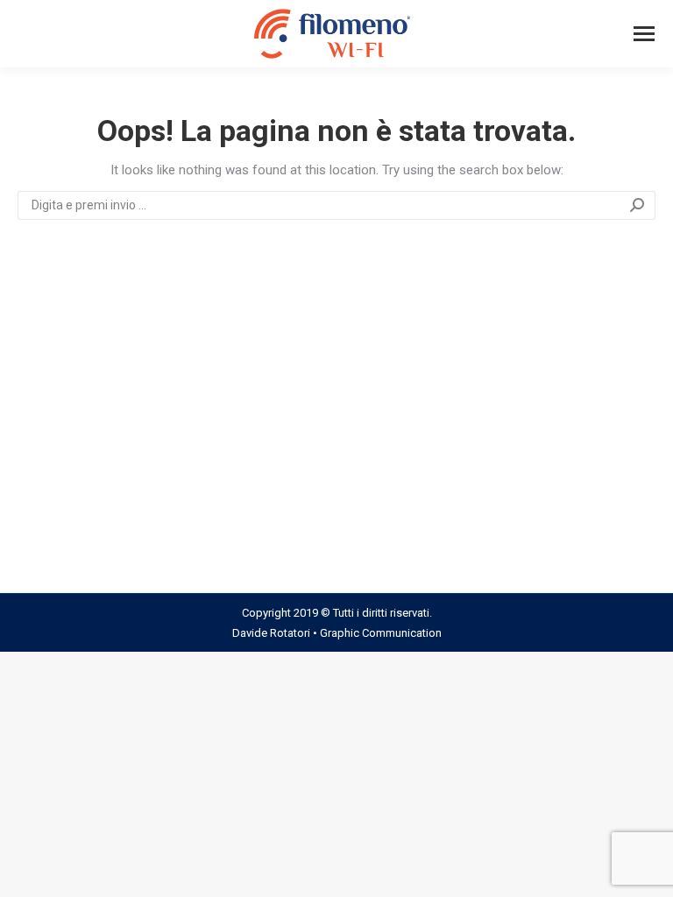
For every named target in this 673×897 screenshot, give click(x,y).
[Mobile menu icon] (644, 34)
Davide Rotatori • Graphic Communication (337, 632)
